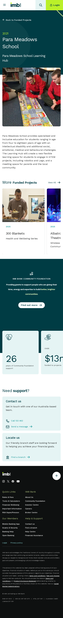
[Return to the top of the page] (56, 476)
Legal (4, 543)
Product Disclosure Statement (25, 581)
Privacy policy (17, 543)
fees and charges (52, 576)
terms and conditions (37, 576)
